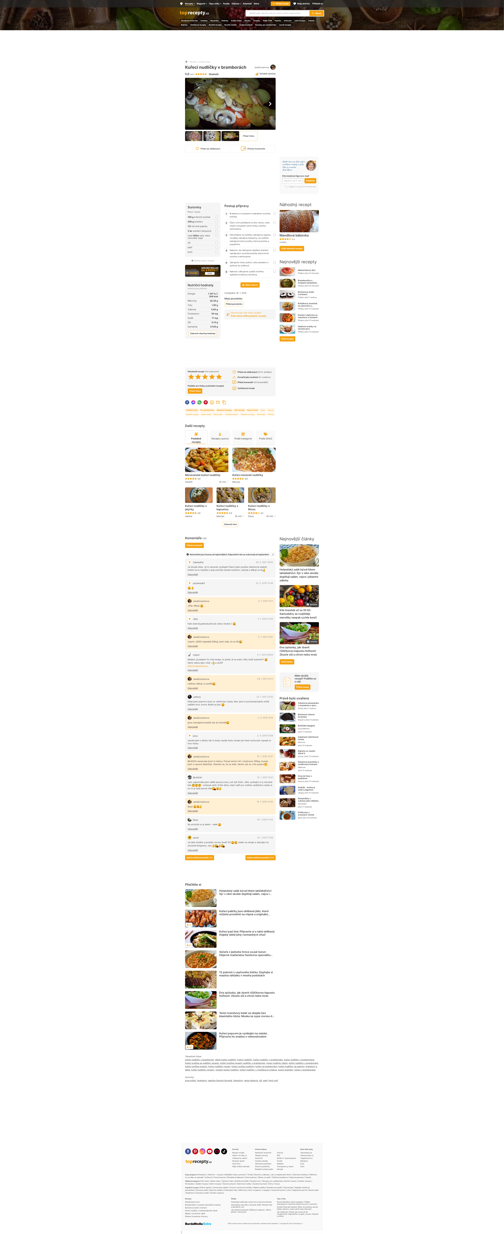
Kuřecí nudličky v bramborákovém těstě (201, 1211)
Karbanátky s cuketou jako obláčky (308, 799)
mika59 (188, 482)
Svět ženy (236, 1164)
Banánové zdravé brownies (306, 715)
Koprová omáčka (216, 1190)
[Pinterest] (195, 1151)
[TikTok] (224, 1151)
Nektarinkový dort (306, 270)
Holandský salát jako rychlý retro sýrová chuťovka (251, 1202)
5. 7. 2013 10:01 (265, 637)
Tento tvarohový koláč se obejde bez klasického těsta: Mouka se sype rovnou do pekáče (246, 1016)
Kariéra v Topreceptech (286, 1158)
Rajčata (184, 25)
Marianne (304, 1161)
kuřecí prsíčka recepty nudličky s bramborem (242, 1063)
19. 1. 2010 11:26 (265, 837)
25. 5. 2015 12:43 (264, 583)
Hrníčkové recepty (198, 25)
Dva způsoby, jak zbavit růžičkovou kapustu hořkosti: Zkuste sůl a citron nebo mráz (247, 994)
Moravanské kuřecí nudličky (202, 475)
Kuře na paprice (254, 1190)
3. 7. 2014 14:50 (265, 619)
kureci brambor (285, 1070)
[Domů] (186, 61)
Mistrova (301, 742)
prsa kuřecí (190, 1080)
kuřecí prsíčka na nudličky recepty (202, 1063)
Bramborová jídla (241, 1181)
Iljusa (195, 820)
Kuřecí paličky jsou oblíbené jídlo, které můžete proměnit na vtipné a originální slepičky (244, 914)
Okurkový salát (202, 1190)
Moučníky (214, 21)
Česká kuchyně (246, 25)
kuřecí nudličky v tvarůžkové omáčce (258, 1070)
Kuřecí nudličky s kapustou (227, 507)
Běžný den (218, 414)
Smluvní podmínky (262, 1166)
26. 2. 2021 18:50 (264, 562)
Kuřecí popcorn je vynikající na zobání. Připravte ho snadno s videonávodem (243, 1035)
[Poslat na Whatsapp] (199, 402)
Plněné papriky (206, 1187)
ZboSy (300, 708)
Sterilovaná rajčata (220, 1187)
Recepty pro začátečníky (265, 25)
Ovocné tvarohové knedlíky (241, 1187)
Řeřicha (313, 1175)
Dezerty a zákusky (261, 1175)
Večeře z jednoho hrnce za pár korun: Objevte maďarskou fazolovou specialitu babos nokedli (244, 955)
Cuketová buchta (278, 1190)
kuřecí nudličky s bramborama (299, 1059)
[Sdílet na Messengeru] (193, 402)
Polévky (225, 21)
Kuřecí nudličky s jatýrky (196, 507)
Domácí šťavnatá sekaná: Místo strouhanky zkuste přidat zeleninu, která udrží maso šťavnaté (297, 1208)
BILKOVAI (197, 777)
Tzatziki (308, 1177)
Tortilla (250, 1175)
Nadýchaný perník (299, 1190)
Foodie (279, 1161)
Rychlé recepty (215, 25)
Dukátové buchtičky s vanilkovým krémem (308, 763)
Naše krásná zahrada (240, 1166)
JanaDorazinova (261, 67)
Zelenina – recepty (215, 1175)
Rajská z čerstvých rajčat (195, 1213)
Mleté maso (215, 1181)
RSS (278, 1155)
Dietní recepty (215, 1184)
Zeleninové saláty (244, 1184)
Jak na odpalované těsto (281, 1175)
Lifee (302, 1166)
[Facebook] (188, 1151)
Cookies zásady (261, 1161)
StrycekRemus (304, 729)
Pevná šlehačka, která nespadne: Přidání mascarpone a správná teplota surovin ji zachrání (297, 1203)
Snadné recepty (304, 1181)
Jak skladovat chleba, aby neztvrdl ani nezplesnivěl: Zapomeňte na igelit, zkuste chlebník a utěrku (297, 1214)
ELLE (302, 1164)
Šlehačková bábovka (235, 1177)
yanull (196, 837)
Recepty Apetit (238, 1161)
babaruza (301, 767)
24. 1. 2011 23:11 (265, 678)
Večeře (271, 410)
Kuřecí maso (236, 21)
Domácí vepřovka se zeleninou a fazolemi (307, 316)
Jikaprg (301, 793)
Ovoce (277, 1184)
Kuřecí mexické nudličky (247, 475)
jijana (300, 818)
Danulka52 (302, 804)
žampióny (238, 1080)
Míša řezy (243, 1190)
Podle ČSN (267, 21)
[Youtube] (210, 1151)
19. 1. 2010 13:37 (265, 756)
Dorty (271, 1184)
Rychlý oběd (314, 1190)
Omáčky (204, 21)
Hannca (301, 781)
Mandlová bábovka (294, 235)
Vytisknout (212, 402)
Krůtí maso (204, 1181)
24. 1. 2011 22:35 (264, 696)
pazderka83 (199, 583)
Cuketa (311, 21)
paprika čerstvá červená (220, 1080)
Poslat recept (218, 402)
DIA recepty (240, 410)
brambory (202, 1080)
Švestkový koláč (202, 1193)
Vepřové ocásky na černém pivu (307, 327)
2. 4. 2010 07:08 (265, 735)
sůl (260, 1080)
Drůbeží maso (204, 62)
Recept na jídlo (238, 1153)
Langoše (266, 1190)
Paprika (278, 21)
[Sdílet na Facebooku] (187, 402)
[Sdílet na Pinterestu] (206, 402)
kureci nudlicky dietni (277, 1063)
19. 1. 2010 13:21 (265, 777)
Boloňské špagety (306, 725)
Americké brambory (300, 1175)
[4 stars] (212, 376)
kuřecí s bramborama (305, 1070)
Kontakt (280, 1169)
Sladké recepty (202, 1184)
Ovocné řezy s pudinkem (305, 777)
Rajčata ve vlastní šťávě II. (306, 752)
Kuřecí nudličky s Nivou (259, 507)
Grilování (288, 21)
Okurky (247, 21)
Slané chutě (206, 414)
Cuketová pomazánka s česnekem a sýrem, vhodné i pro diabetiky (308, 706)
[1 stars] (191, 376)
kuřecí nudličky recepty (202, 1070)
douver (301, 756)
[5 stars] (219, 376)
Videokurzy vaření (239, 1158)
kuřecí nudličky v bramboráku (268, 1059)
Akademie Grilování (189, 21)
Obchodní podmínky (263, 1164)
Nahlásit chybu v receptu (204, 261)
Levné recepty (285, 25)
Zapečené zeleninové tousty (308, 738)
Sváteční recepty (247, 414)
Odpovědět (193, 574)
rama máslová (251, 1080)
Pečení (271, 414)
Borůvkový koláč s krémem (306, 293)
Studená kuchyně (260, 1184)
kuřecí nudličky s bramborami (303, 1063)
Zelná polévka (250, 1177)
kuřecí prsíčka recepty (196, 1066)
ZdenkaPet (198, 562)
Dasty (251, 516)
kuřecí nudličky (244, 1059)
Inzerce (280, 1153)
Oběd (263, 410)
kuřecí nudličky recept (219, 1066)
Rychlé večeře (230, 25)
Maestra (301, 720)
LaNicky (197, 697)
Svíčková (208, 1177)
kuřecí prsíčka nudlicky (243, 1066)
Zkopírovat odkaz (224, 402)
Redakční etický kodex (264, 1169)
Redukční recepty (224, 410)
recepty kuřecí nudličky (227, 1070)
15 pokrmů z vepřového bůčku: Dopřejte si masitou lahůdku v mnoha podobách (246, 974)
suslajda (283, 242)
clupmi (196, 655)
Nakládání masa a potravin (235, 1175)
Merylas (236, 482)
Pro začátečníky (207, 410)
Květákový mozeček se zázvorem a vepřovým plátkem (307, 305)
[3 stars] (205, 376)
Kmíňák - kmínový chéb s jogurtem (306, 788)
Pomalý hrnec (255, 1181)
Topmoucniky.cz (306, 1155)
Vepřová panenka (296, 1177)
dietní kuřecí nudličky (225, 1059)
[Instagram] (202, 1151)
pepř (265, 1080)
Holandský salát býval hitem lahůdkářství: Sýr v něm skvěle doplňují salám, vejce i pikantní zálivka (245, 894)
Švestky (256, 21)
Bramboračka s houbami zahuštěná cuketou (307, 282)
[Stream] (217, 1151)
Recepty (193, 62)
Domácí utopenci (217, 1193)
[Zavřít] (273, 554)
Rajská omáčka (259, 1187)
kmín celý (273, 1080)
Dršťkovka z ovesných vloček (306, 813)
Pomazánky (201, 1175)
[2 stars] (198, 376)
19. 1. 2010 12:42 (265, 801)
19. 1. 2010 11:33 (265, 819)
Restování (261, 414)
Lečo (289, 1190)
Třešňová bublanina (280, 1177)
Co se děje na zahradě (194, 1177)
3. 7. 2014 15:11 (265, 601)
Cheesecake (288, 1187)
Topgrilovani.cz (306, 1158)
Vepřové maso (227, 1181)
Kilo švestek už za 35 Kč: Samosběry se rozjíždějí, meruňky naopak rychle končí (298, 614)
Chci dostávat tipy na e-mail (295, 176)
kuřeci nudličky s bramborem (199, 1059)
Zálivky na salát (264, 1177)
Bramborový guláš (274, 1187)
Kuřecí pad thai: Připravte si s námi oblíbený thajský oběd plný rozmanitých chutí (247, 933)
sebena (188, 516)
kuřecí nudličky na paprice (291, 1066)
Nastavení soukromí (263, 1153)
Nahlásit (280, 1164)
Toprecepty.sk (306, 1153)
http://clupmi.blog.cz (198, 666)
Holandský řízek (230, 1190)
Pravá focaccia (219, 1177)
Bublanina (190, 1193)
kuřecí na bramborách (266, 1066)
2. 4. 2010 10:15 (265, 717)
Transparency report (285, 1166)
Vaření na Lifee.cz (239, 1155)
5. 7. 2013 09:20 (265, 654)
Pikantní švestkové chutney (196, 1216)
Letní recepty (300, 21)
